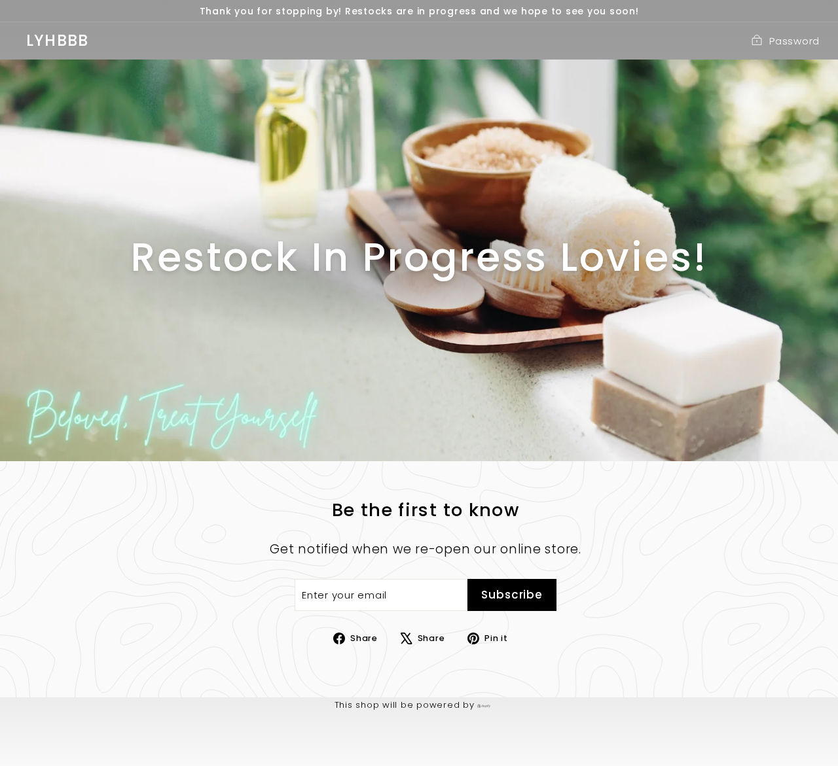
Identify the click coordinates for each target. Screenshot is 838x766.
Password (794, 41)
